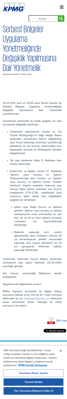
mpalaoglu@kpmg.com (37, 298)
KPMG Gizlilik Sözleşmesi (32, 365)
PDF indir (61, 320)
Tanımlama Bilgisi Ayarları (33, 373)
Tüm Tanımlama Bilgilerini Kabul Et (33, 390)
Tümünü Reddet (33, 382)
